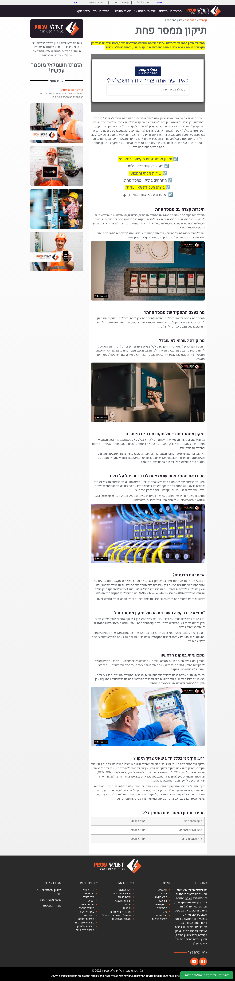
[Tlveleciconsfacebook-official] (203, 961)
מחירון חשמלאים (170, 11)
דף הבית (203, 20)
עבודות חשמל (102, 11)
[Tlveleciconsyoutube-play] (194, 961)
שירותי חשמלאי (145, 11)
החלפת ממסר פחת (72, 90)
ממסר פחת (190, 20)
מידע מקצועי (81, 11)
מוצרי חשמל (123, 11)
